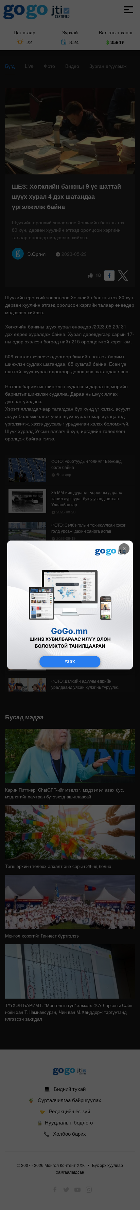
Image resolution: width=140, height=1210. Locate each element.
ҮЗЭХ (70, 661)
